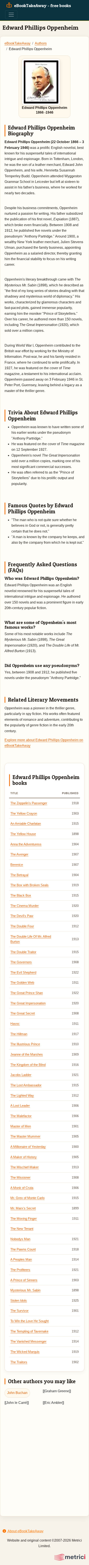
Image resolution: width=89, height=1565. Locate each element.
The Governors (21, 962)
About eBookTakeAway (25, 1531)
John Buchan (17, 1393)
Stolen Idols (18, 1300)
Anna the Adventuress (25, 844)
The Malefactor (21, 1116)
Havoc (15, 1023)
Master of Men (20, 1126)
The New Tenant (21, 1228)
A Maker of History (23, 1157)
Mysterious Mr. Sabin (25, 1290)
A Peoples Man (21, 1259)
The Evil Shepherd (23, 972)
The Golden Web (22, 982)
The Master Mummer (25, 1136)
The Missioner (20, 1177)
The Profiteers (20, 1270)
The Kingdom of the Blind (28, 1064)
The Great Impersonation (28, 1003)
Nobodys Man (20, 1239)
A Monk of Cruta (21, 1188)
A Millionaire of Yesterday (28, 1146)
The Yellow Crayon (23, 813)
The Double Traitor (23, 952)
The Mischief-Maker (24, 1167)
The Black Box (20, 895)
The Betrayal (19, 875)
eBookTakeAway (17, 43)
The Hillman (18, 1034)
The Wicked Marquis (25, 1352)
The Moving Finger (23, 1218)
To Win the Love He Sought (29, 1321)
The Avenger (19, 854)
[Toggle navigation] (11, 14)
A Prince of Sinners (23, 1280)
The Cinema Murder (24, 906)
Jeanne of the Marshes (26, 1054)
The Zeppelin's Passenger (28, 803)
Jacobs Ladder (20, 1075)
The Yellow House (23, 834)
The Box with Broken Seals (29, 885)
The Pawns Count (23, 1249)
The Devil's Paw (21, 916)
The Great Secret (22, 1013)
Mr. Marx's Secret (23, 1208)
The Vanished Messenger (28, 1341)
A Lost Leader (20, 1105)
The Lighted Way (22, 1095)
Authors (41, 43)
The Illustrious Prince (25, 1044)
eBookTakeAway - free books (42, 5)
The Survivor (19, 1310)
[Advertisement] (44, 1456)
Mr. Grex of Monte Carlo (27, 1198)
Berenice (16, 864)
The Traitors (18, 1362)
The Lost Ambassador (25, 1085)
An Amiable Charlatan (25, 823)
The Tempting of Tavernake (29, 1331)
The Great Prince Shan (26, 993)
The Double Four (22, 926)
